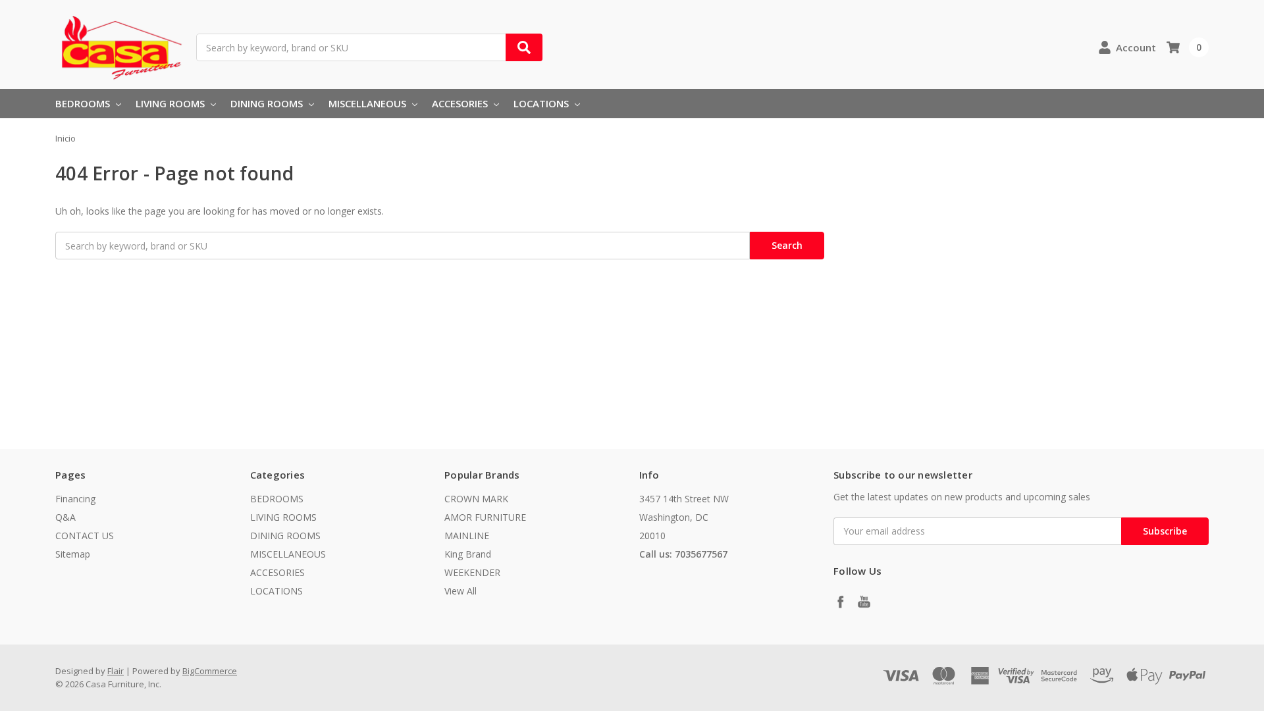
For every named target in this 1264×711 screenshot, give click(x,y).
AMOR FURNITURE (485, 517)
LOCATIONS (542, 103)
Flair (115, 671)
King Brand (467, 554)
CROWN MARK (476, 498)
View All (460, 591)
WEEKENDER (472, 572)
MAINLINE (466, 535)
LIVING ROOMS (171, 103)
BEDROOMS (84, 103)
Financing (75, 498)
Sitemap (72, 554)
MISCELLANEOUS (369, 103)
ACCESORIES (461, 103)
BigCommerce (209, 671)
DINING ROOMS (267, 103)
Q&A (65, 517)
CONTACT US (84, 535)
